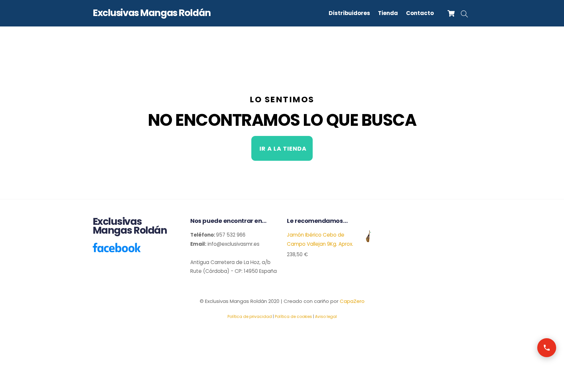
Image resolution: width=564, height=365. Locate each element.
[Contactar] (546, 347)
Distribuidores (349, 13)
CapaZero (352, 301)
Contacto (420, 13)
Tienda (388, 13)
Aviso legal (326, 316)
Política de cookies (293, 316)
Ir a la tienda (282, 148)
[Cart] (451, 13)
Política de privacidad (249, 316)
